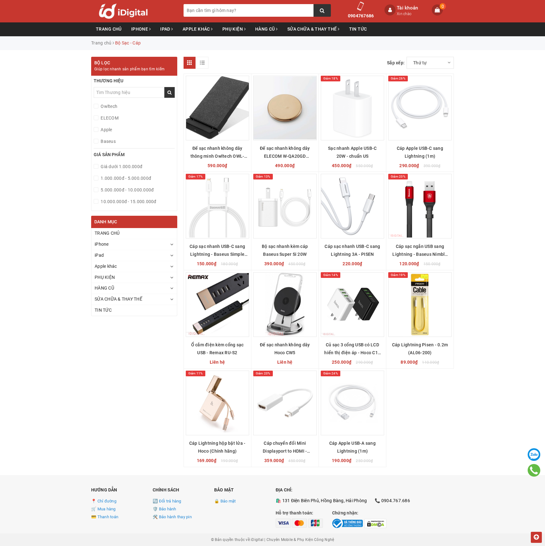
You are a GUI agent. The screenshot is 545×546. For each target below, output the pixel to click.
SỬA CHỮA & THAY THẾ (312, 29)
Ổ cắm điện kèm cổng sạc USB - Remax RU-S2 (217, 348)
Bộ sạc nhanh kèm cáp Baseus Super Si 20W (285, 250)
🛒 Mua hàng (103, 509)
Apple (106, 129)
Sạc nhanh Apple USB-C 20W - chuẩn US (352, 152)
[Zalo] (534, 454)
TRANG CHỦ (109, 29)
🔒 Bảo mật (225, 501)
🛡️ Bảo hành (164, 509)
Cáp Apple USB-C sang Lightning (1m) (420, 152)
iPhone (140, 29)
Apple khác (197, 29)
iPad (165, 29)
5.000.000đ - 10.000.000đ (127, 189)
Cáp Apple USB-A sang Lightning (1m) (352, 447)
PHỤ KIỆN (233, 29)
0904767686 (361, 15)
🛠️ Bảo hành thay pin (172, 516)
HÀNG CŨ (265, 29)
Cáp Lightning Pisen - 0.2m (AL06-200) (420, 348)
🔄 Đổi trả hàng (167, 501)
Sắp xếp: (396, 62)
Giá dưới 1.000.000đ (121, 166)
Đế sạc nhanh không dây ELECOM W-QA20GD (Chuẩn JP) (285, 153)
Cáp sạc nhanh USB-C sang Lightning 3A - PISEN (352, 250)
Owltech (108, 106)
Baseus (108, 141)
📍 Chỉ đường (103, 501)
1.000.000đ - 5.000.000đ (125, 178)
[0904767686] (534, 470)
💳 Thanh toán (104, 516)
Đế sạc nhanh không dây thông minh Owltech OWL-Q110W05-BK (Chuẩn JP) (217, 153)
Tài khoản (407, 8)
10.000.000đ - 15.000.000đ (128, 201)
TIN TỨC (358, 29)
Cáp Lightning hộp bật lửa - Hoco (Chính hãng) (217, 447)
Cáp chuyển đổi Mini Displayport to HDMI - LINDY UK (285, 448)
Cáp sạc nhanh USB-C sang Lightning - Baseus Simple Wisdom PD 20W (217, 251)
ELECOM (109, 117)
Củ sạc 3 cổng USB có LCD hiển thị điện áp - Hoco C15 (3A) (352, 349)
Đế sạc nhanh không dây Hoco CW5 (285, 348)
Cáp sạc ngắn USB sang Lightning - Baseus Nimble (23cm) (419, 251)
